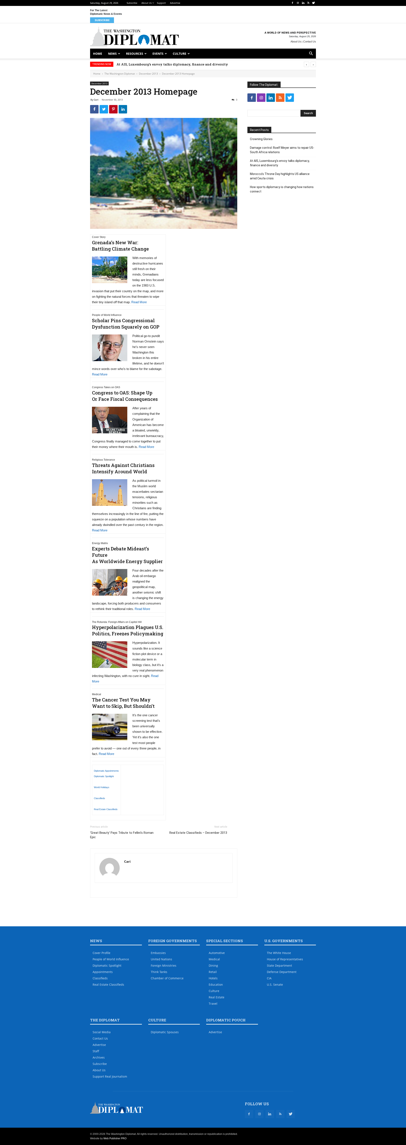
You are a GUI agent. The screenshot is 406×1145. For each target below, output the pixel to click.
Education (216, 985)
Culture (179, 54)
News (112, 54)
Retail (213, 972)
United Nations (161, 959)
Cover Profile (101, 953)
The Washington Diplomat (119, 73)
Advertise (175, 2)
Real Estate (216, 997)
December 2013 (148, 73)
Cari (96, 99)
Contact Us (309, 41)
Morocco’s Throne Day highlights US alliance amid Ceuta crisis (280, 176)
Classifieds (99, 798)
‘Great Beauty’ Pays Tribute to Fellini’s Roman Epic (122, 835)
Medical (214, 959)
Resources (134, 54)
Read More (139, 302)
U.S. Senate (275, 985)
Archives (99, 1057)
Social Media (102, 1032)
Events (157, 54)
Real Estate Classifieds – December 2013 (198, 833)
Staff (96, 1051)
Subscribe (132, 2)
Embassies (158, 953)
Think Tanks (159, 972)
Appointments (103, 972)
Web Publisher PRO (114, 1138)
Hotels (213, 978)
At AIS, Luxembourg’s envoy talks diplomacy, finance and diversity (180, 64)
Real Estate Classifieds (106, 809)
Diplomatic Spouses (165, 1032)
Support (161, 2)
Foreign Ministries (163, 965)
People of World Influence (111, 959)
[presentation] (306, 64)
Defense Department (281, 972)
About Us (146, 2)
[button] (311, 54)
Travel (213, 1004)
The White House (279, 953)
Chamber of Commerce (167, 978)
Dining (213, 965)
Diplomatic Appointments (106, 771)
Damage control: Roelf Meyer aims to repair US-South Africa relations (282, 150)
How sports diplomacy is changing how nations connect (282, 189)
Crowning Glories (261, 139)
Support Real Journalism (110, 1076)
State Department (279, 965)
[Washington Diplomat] (134, 36)
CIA (269, 978)
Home (97, 54)
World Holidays (101, 787)
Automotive (217, 953)
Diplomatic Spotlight (104, 776)
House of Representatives (285, 959)
